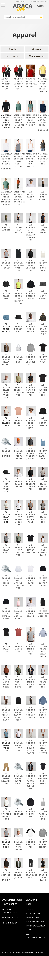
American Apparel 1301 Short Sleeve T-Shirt (43, 85)
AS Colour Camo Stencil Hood (42, 329)
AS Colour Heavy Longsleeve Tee (18, 550)
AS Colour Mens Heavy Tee (18, 745)
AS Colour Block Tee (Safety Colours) (18, 297)
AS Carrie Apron (6, 227)
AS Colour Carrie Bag (18, 358)
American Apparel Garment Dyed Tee (43, 159)
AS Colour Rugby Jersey (42, 843)
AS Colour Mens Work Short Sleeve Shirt (30, 781)
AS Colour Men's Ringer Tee (42, 682)
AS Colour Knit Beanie (30, 612)
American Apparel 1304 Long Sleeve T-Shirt (6, 121)
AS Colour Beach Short (6, 295)
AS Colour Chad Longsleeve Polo (31, 359)
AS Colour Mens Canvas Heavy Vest (18, 713)
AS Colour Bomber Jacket (30, 295)
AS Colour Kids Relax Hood (6, 580)
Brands (12, 49)
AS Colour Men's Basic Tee (30, 649)
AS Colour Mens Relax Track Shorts (42, 746)
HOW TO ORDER (9, 904)
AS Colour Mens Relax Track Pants (30, 746)
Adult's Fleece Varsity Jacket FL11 (6, 84)
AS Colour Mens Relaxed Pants (6, 778)
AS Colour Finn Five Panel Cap (6, 485)
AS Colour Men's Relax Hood (18, 682)
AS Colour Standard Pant (31, 874)
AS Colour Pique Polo (6, 843)
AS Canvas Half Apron (43, 195)
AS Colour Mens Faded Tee (6, 745)
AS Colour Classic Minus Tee (30, 390)
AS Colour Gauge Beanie (18, 483)
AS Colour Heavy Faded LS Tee (6, 517)
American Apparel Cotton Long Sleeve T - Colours (43, 122)
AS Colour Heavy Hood (6, 549)
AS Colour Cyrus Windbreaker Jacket (31, 453)
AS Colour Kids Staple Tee (30, 580)
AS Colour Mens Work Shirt (18, 778)
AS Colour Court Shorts (42, 422)
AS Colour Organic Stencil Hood (6, 814)
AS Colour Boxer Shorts (6, 328)
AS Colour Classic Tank (6, 422)
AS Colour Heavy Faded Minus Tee (18, 518)
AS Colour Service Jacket (18, 874)
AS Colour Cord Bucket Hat (30, 423)
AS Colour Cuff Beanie (6, 452)
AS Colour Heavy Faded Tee (42, 517)
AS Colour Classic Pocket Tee (42, 390)
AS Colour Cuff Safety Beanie (18, 453)
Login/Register (20, 1)
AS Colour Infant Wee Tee (30, 549)
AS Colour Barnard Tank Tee (18, 265)
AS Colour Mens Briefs (42, 295)
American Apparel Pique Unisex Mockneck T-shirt (6, 198)
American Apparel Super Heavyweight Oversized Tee (18, 198)
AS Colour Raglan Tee (30, 843)
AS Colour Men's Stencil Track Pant (6, 713)
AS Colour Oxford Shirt (30, 813)
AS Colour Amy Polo (42, 228)
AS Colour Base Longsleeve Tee (31, 265)
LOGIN (29, 904)
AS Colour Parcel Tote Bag (42, 814)
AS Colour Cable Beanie (30, 328)
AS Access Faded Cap (31, 195)
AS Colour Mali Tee (6, 647)
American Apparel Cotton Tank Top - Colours (18, 160)
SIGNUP (30, 909)
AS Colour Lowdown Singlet (43, 612)
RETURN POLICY (9, 922)
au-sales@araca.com (39, 1)
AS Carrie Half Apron (18, 228)
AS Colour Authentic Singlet (6, 264)
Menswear (12, 56)
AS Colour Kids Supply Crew (42, 580)
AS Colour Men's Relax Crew (6, 682)
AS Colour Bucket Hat (18, 328)
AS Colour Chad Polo (42, 358)
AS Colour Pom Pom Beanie (18, 844)
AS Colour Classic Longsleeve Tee (18, 390)
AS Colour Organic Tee (18, 813)
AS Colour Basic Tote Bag (42, 265)
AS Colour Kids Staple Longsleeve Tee (18, 581)
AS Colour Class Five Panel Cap (6, 391)
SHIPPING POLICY (10, 917)
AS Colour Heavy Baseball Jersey (43, 484)
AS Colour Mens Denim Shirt (42, 712)
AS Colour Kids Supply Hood (18, 613)
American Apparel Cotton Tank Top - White (31, 160)
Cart (40, 6)
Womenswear (36, 56)
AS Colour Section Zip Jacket (6, 875)
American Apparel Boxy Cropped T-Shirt (31, 120)
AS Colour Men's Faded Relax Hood (42, 650)
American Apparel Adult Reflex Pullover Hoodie (18, 121)
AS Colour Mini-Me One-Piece (42, 778)
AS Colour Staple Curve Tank (42, 875)
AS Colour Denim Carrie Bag (42, 453)
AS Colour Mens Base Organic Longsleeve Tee (31, 232)
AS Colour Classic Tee (18, 422)
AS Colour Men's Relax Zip (30, 682)
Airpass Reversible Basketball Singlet (31, 82)
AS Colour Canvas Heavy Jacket (6, 359)
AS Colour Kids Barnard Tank (43, 550)
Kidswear (37, 49)
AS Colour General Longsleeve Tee (31, 484)
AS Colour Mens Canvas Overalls (31, 712)
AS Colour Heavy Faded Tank (30, 517)
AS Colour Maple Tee (18, 647)
